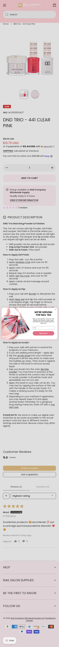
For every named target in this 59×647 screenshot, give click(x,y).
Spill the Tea (43, 333)
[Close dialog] (55, 309)
